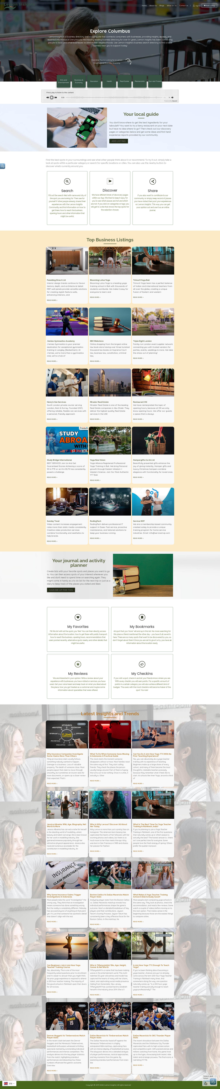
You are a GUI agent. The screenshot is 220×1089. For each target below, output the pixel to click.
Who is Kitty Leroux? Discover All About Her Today (108, 825)
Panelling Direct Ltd (56, 280)
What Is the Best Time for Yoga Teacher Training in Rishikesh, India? (152, 825)
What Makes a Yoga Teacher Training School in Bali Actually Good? (150, 896)
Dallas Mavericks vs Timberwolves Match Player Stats (109, 1037)
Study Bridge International (59, 460)
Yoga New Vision (97, 460)
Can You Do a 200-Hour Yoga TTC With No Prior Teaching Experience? (152, 755)
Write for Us (172, 5)
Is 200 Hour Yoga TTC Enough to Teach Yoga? (151, 966)
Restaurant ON (140, 402)
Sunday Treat (53, 521)
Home (144, 5)
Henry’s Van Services (56, 402)
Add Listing (210, 5)
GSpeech (174, 101)
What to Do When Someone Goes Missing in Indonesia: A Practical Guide (109, 755)
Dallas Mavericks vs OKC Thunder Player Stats (152, 1037)
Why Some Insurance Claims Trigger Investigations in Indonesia (64, 896)
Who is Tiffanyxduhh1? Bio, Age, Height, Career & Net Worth (108, 966)
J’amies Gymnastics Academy (61, 341)
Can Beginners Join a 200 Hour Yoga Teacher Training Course (63, 966)
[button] (118, 141)
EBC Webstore (97, 341)
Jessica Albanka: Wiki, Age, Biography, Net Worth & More (66, 825)
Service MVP (139, 521)
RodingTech (95, 521)
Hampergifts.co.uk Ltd (144, 460)
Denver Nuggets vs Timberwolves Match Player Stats (66, 1037)
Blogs (162, 5)
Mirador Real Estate (99, 402)
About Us (153, 5)
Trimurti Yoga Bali (141, 280)
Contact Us (183, 5)
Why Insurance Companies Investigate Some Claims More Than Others (65, 755)
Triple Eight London (142, 341)
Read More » (52, 300)
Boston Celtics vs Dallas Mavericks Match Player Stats (109, 896)
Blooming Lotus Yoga (100, 280)
